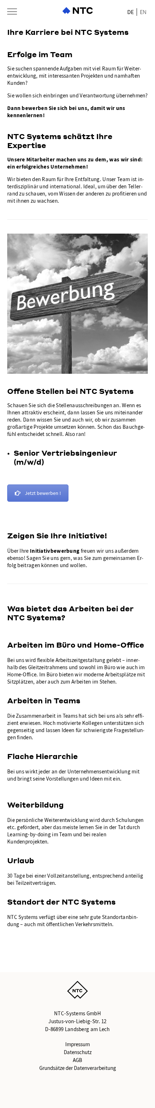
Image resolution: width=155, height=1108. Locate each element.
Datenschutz (78, 1052)
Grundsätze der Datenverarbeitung (77, 1068)
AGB (77, 1060)
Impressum (77, 1044)
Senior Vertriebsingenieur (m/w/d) (65, 457)
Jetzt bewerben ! (43, 493)
